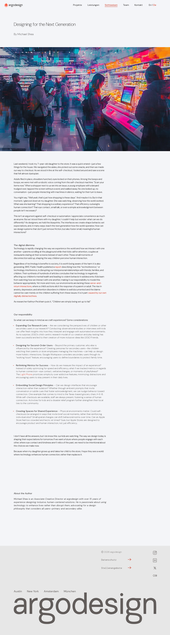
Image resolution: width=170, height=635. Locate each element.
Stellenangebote (111, 567)
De (154, 4)
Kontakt (138, 4)
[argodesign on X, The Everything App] (154, 568)
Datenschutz (108, 559)
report (58, 266)
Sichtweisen (111, 4)
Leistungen (93, 4)
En (150, 4)
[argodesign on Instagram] (154, 553)
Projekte (77, 4)
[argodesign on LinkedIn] (154, 560)
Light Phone (26, 374)
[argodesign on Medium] (154, 576)
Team (126, 4)
